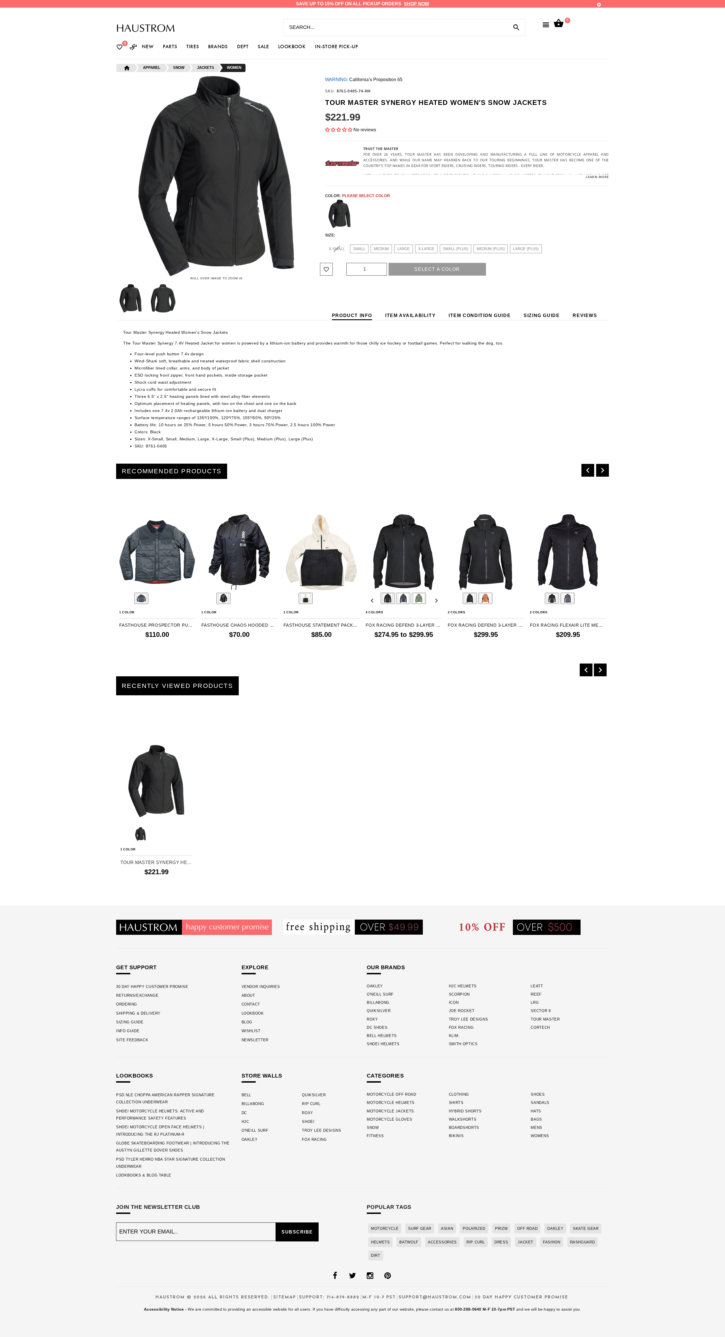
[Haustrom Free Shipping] (353, 926)
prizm (501, 1228)
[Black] (339, 213)
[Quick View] (140, 729)
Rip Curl (311, 1104)
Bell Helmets (382, 1036)
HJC (245, 1122)
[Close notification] (599, 4)
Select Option (156, 882)
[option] (157, 574)
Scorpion (459, 994)
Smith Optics (463, 1044)
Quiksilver (379, 1011)
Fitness (375, 1136)
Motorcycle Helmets (391, 1103)
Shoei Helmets (383, 1044)
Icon (454, 1002)
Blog (247, 1022)
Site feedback (132, 1040)
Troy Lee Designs (468, 1019)
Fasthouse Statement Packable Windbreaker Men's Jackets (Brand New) (321, 625)
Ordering (126, 1004)
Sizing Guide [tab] (542, 315)
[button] (338, 129)
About (248, 995)
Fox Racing (461, 1027)
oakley (555, 1228)
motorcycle (384, 1228)
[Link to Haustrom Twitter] (352, 1275)
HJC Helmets (463, 986)
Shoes (538, 1094)
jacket (525, 1242)
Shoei (308, 1122)
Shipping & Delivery (138, 1013)
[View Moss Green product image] (419, 598)
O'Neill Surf (380, 994)
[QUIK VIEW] (139, 498)
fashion (551, 1242)
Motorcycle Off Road (391, 1094)
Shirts (456, 1103)
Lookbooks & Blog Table (143, 1175)
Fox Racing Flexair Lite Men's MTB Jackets (568, 625)
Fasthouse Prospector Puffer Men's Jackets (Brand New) (157, 625)
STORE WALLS (262, 1076)
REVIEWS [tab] (585, 315)
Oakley (375, 986)
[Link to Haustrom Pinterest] (387, 1275)
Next (318, 298)
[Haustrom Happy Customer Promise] (194, 926)
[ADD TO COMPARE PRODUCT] (131, 499)
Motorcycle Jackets (390, 1111)
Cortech (540, 1027)
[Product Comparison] (133, 47)
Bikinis (456, 1136)
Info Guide (127, 1031)
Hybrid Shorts (465, 1111)
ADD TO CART (169, 646)
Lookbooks (134, 1076)
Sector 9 (541, 1011)
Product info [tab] (352, 315)
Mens (536, 1127)
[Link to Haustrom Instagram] (369, 1275)
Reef (536, 994)
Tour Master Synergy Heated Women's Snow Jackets (156, 862)
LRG (535, 1002)
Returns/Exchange (137, 995)
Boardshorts (464, 1127)
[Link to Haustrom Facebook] (334, 1275)
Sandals (540, 1103)
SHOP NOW (416, 3)
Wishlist (251, 1031)
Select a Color (437, 269)
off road (527, 1228)
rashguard (582, 1242)
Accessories (442, 1242)
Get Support (136, 967)
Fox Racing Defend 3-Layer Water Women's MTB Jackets (486, 625)
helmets (380, 1242)
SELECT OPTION (413, 646)
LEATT (537, 986)
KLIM (454, 1036)
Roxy (372, 1019)
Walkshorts (463, 1119)
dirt (375, 1255)
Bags (536, 1119)
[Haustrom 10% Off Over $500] (520, 926)
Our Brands (386, 967)
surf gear (419, 1228)
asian (447, 1228)
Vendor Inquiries (261, 987)
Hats (536, 1111)
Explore (255, 967)
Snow (373, 1127)
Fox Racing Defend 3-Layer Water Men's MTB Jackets (404, 625)
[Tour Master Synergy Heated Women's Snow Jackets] (156, 781)
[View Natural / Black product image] (305, 598)
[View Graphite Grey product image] (403, 598)
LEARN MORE (597, 177)
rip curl (475, 1242)
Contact (251, 1004)
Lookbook (253, 1013)
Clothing (459, 1094)
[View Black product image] (223, 598)
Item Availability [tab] (410, 315)
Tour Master (545, 1019)
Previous (114, 298)
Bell (246, 1095)
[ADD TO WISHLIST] (124, 729)
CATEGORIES (385, 1076)
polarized (474, 1228)
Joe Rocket (462, 1011)
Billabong (378, 1002)
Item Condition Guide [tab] (480, 315)
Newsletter (255, 1040)
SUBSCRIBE (297, 1232)
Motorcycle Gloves (389, 1119)
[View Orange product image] (485, 598)
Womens (540, 1136)
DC (244, 1113)
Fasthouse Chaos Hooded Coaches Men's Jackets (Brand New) (239, 625)
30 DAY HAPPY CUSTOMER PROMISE (152, 987)
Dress (501, 1242)
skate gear (585, 1228)
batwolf (408, 1242)
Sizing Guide (130, 1022)
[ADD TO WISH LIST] (123, 498)
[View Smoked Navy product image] (141, 598)
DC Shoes (377, 1027)
